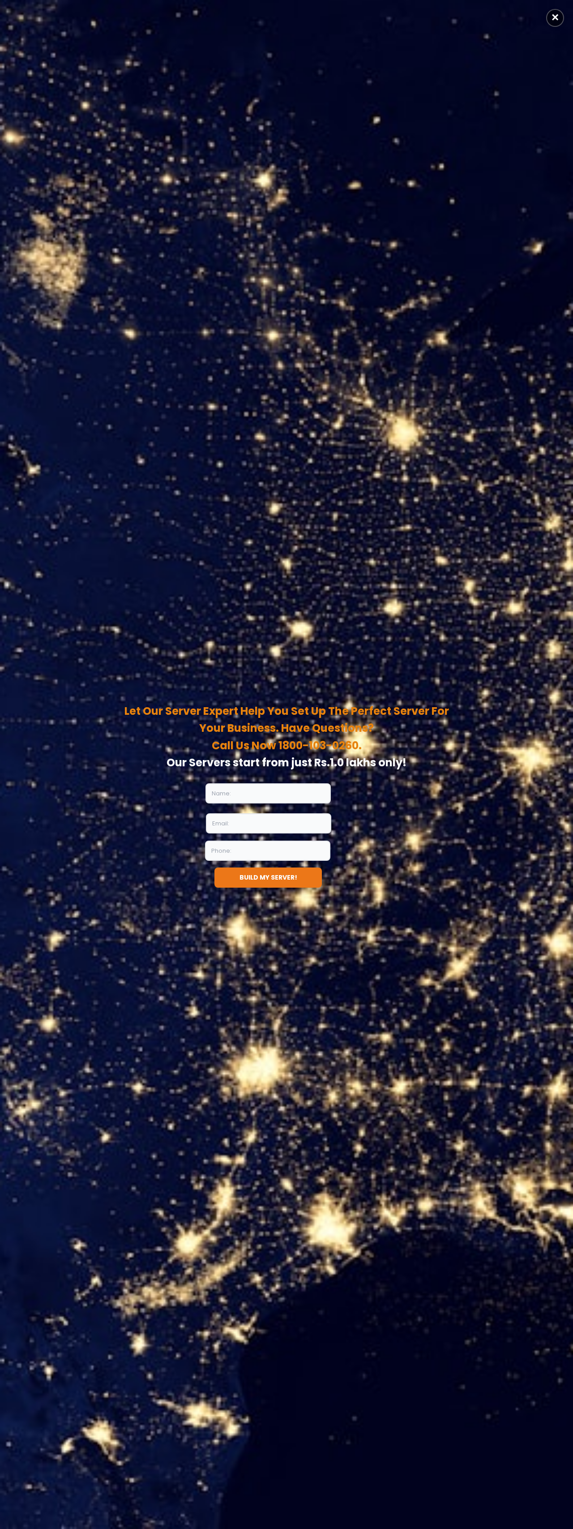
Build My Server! (268, 877)
